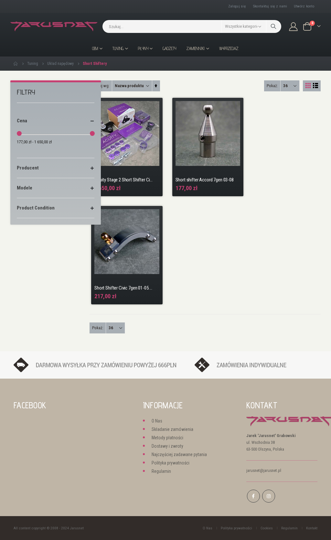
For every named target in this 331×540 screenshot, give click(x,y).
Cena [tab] (22, 121)
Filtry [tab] (26, 92)
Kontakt (311, 528)
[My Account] (293, 26)
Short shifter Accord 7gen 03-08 (205, 180)
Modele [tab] (24, 188)
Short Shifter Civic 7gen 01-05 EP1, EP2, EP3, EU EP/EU (123, 288)
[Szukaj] (274, 26)
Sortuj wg (100, 85)
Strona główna (16, 63)
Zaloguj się (237, 6)
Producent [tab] (28, 168)
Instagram (268, 496)
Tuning (32, 64)
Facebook (253, 496)
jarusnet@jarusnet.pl (263, 470)
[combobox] (191, 26)
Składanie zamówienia (172, 429)
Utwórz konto (304, 6)
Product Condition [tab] (36, 208)
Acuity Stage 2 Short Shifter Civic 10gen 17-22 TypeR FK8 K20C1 (123, 180)
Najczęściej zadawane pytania (179, 454)
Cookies (267, 528)
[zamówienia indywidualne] (256, 364)
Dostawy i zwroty (167, 446)
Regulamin (161, 471)
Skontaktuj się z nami (270, 6)
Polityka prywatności (170, 462)
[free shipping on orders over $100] (101, 364)
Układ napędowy (60, 64)
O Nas (157, 420)
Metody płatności (167, 437)
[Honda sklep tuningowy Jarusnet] (54, 27)
